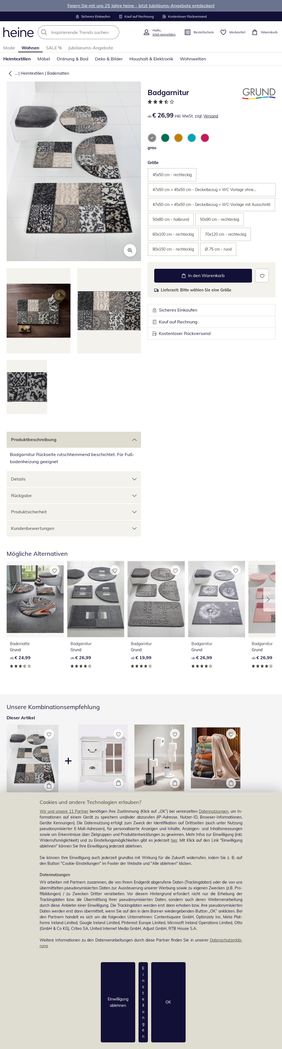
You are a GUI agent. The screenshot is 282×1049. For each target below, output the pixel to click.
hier (174, 840)
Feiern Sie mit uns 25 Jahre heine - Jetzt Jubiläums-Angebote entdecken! (141, 5)
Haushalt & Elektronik (151, 58)
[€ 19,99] (156, 599)
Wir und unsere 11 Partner (64, 811)
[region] (141, 920)
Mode (9, 47)
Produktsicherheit (29, 511)
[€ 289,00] (103, 758)
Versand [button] (211, 116)
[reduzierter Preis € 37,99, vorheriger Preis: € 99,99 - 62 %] (159, 758)
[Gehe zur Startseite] (18, 32)
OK (168, 1002)
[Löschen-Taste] (113, 32)
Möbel (43, 58)
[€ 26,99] (95, 599)
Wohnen (30, 47)
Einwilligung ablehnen (118, 1002)
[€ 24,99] (35, 599)
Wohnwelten (193, 58)
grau (152, 147)
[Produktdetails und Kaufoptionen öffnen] (49, 786)
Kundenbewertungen (32, 528)
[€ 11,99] (216, 758)
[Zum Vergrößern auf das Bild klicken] (130, 250)
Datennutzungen (213, 811)
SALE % (54, 47)
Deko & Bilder (109, 58)
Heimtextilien (17, 58)
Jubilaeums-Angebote (90, 47)
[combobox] (88, 32)
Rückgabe (21, 495)
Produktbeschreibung (33, 439)
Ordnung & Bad (72, 58)
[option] (152, 137)
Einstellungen (143, 1002)
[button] (9, 73)
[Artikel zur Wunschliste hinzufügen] (262, 275)
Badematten (58, 73)
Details (18, 479)
